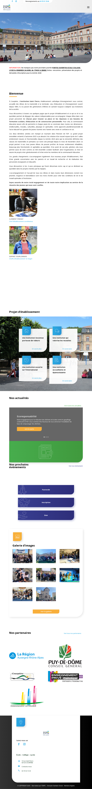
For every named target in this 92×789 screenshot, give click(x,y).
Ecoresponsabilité (26, 416)
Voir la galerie (46, 611)
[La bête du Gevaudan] (69, 581)
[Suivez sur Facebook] (18, 744)
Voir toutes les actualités (72, 406)
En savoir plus (37, 349)
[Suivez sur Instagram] (24, 744)
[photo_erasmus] (22, 600)
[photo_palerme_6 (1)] (46, 600)
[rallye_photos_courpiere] (22, 581)
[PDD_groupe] (46, 562)
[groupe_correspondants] (22, 562)
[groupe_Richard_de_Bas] (46, 581)
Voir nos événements (76, 466)
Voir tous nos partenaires (72, 633)
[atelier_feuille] (69, 562)
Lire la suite (29, 429)
